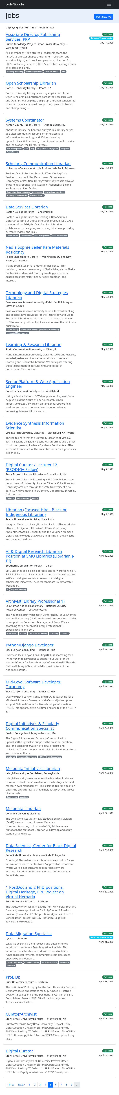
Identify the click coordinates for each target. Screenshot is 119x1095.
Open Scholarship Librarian (31, 83)
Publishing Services (34, 71)
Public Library (12, 152)
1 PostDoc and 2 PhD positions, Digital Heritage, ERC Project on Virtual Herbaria (35, 892)
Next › (21, 1084)
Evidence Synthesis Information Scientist (35, 425)
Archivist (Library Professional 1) (35, 601)
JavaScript (11, 757)
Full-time (10, 498)
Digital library (12, 330)
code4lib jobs (15, 4)
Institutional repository (54, 192)
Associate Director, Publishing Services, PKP (33, 37)
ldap (32, 149)
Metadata (24, 797)
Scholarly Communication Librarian (38, 163)
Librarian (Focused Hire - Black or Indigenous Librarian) (36, 512)
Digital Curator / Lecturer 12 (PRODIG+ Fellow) (31, 467)
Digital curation (23, 498)
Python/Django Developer (29, 645)
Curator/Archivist (21, 1014)
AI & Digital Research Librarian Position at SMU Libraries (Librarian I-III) (40, 556)
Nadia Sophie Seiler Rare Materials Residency (37, 249)
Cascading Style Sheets (27, 757)
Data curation (12, 236)
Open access (37, 192)
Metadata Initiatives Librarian (33, 768)
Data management (42, 236)
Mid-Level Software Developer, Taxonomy (33, 684)
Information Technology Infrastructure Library (40, 330)
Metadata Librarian (23, 808)
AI (8, 589)
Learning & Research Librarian (33, 344)
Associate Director (51, 71)
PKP (63, 71)
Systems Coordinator (25, 120)
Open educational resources (18, 192)
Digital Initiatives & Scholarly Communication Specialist (32, 726)
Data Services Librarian (27, 207)
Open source (12, 797)
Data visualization (59, 236)
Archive (35, 498)
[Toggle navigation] (109, 4)
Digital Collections (14, 962)
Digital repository (53, 757)
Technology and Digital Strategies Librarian (37, 295)
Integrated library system (47, 149)
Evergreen (65, 149)
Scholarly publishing (15, 71)
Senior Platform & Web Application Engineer (38, 384)
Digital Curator (19, 1051)
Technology (64, 962)
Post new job (103, 16)
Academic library (37, 195)
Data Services (26, 236)
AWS (26, 149)
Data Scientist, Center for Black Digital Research (41, 848)
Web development (14, 149)
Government (12, 633)
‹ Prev (11, 1084)
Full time (108, 34)
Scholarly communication (17, 195)
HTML (41, 757)
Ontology (64, 633)
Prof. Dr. (13, 977)
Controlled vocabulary (38, 633)
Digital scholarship (18, 589)
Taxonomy (54, 633)
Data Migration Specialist (29, 933)
